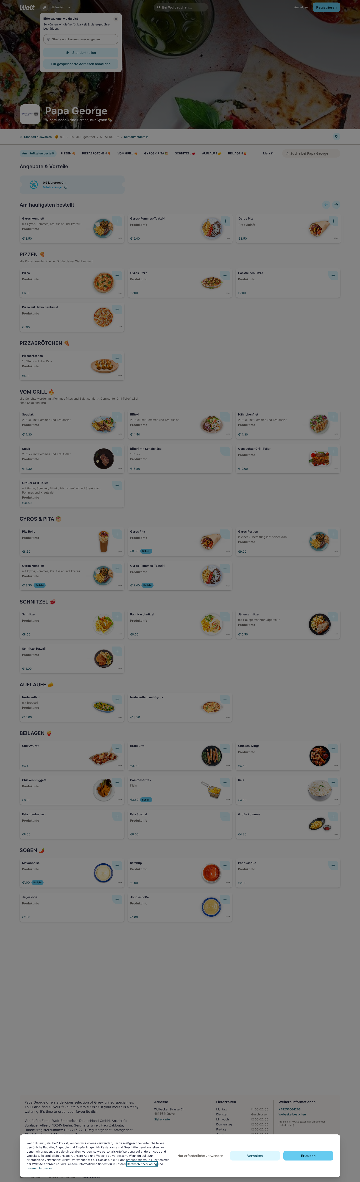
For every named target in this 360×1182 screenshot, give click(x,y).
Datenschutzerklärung (142, 1164)
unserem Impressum (40, 1168)
